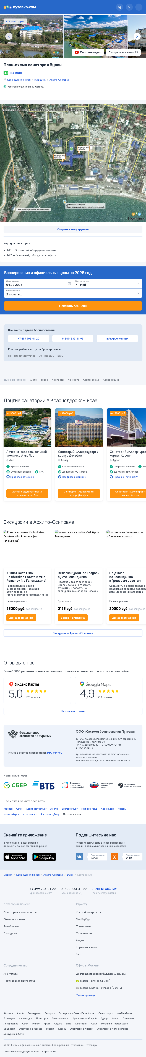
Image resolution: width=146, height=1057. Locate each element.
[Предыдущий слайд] (8, 36)
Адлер (104, 1018)
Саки (94, 1023)
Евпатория (81, 1023)
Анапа (54, 808)
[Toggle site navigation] (138, 7)
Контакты (58, 379)
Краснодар (107, 808)
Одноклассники (121, 855)
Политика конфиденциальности (21, 1051)
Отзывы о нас (84, 933)
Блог (79, 954)
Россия (50, 1028)
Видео (44, 379)
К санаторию (17, 21)
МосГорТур (83, 919)
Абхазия (8, 1013)
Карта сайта (49, 1051)
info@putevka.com (117, 338)
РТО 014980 (54, 752)
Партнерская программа (19, 980)
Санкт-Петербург (36, 808)
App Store (10, 855)
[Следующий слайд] (137, 36)
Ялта (68, 1023)
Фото (33, 379)
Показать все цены (73, 306)
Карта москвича (86, 947)
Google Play (40, 855)
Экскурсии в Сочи (14, 1033)
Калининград (89, 808)
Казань (122, 808)
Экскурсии (10, 933)
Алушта (58, 1023)
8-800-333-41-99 (73, 338)
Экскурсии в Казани (81, 1028)
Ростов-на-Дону (50, 814)
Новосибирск (11, 814)
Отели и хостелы (14, 919)
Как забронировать (88, 912)
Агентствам (11, 973)
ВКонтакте (82, 855)
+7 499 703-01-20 (28, 338)
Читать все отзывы (73, 711)
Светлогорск (105, 1013)
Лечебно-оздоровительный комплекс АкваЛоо (26, 453)
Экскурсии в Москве (30, 1028)
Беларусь (50, 1013)
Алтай (20, 1013)
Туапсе (36, 1023)
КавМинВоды (124, 1013)
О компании (84, 926)
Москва (8, 808)
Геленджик (40, 79)
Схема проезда (85, 995)
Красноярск (30, 814)
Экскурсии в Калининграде (112, 1028)
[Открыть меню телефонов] (119, 7)
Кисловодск (25, 1018)
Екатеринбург (70, 808)
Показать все (71, 814)
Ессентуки (9, 1018)
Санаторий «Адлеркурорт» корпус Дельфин (78, 453)
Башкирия (9, 1028)
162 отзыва (16, 72)
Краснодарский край (18, 79)
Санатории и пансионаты (20, 912)
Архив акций (111, 379)
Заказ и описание (21, 617)
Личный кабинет (104, 889)
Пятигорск (42, 1018)
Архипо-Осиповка (59, 79)
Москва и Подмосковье (114, 1023)
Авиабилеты (11, 926)
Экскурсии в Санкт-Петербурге (76, 1013)
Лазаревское (11, 1023)
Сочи (19, 808)
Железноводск (60, 1018)
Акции (80, 940)
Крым (47, 1023)
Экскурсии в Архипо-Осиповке (73, 633)
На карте (73, 379)
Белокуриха (34, 1013)
